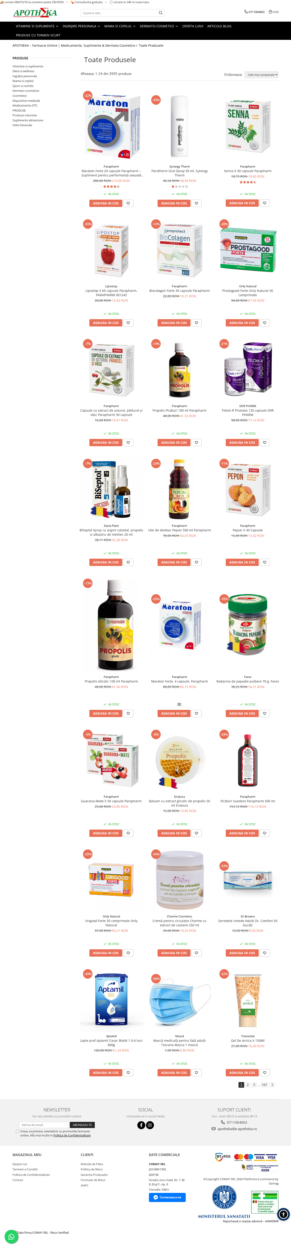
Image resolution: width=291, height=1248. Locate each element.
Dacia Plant (111, 526)
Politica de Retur (92, 1169)
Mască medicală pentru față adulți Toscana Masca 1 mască (179, 1042)
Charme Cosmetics (179, 916)
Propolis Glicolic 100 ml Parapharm (111, 681)
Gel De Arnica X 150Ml (248, 1040)
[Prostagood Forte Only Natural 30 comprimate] (248, 250)
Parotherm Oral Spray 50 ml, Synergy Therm (179, 173)
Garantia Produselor (94, 1175)
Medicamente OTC (25, 105)
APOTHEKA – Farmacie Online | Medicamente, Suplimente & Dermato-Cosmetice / (75, 45)
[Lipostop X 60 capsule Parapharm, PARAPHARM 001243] (111, 250)
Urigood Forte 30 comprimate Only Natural (111, 923)
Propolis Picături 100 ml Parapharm (179, 410)
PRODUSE (19, 110)
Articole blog (219, 26)
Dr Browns (248, 916)
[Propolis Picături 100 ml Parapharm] (179, 370)
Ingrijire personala (25, 76)
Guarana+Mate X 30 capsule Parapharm (111, 801)
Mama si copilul (23, 81)
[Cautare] (161, 13)
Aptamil (111, 1036)
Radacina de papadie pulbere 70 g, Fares (247, 681)
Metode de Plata (92, 1164)
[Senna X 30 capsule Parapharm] (248, 126)
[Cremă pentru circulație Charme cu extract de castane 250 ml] (179, 880)
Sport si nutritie (23, 86)
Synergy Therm (179, 166)
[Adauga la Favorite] (128, 203)
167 (264, 1084)
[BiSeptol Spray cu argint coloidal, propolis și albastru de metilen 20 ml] (111, 489)
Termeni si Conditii (25, 1169)
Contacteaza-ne (170, 1197)
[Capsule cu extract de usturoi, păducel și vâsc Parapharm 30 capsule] (111, 370)
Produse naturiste (25, 115)
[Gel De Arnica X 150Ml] (248, 1000)
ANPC (84, 1185)
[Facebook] (141, 1125)
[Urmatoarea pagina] (272, 1085)
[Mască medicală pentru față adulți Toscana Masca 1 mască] (179, 1000)
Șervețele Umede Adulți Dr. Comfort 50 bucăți (247, 923)
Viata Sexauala (22, 125)
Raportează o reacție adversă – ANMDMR (250, 1221)
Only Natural (247, 286)
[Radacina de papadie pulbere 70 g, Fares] (248, 625)
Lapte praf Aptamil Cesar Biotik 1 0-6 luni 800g (111, 1042)
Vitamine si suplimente (28, 66)
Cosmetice (20, 96)
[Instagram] (150, 1125)
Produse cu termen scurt (38, 35)
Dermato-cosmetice (26, 91)
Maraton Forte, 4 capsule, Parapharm (179, 681)
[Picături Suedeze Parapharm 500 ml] (248, 760)
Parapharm (111, 166)
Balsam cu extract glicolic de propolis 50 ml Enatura (179, 803)
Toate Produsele (151, 45)
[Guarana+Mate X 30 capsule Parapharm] (111, 760)
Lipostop (111, 286)
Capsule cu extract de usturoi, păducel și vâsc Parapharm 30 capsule (111, 412)
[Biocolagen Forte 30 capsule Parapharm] (179, 250)
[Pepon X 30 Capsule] (248, 489)
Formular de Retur (93, 1180)
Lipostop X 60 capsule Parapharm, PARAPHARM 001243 (111, 292)
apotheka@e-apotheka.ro (237, 1128)
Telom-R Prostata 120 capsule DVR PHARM (248, 412)
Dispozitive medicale (26, 101)
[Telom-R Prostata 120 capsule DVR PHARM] (248, 370)
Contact (18, 1180)
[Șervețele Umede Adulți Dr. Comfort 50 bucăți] (248, 880)
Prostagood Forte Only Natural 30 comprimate (247, 292)
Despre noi (20, 1164)
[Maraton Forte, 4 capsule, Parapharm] (179, 625)
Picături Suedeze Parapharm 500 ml (248, 801)
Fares (247, 677)
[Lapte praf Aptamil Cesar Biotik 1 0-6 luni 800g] (111, 1000)
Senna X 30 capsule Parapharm (247, 171)
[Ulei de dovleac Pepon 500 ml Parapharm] (179, 489)
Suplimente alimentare (28, 120)
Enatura (179, 797)
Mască (179, 1036)
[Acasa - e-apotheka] (35, 13)
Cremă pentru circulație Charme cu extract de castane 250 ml (179, 923)
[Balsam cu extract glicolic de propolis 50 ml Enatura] (179, 760)
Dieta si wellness (23, 71)
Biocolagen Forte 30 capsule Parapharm (179, 290)
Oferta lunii (192, 26)
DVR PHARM (247, 406)
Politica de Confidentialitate (72, 1135)
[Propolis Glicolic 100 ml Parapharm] (111, 624)
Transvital (247, 1036)
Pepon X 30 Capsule (248, 530)
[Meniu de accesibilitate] (283, 1214)
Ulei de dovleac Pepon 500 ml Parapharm (179, 530)
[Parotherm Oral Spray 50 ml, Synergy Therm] (179, 126)
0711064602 (236, 1122)
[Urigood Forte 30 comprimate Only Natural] (111, 880)
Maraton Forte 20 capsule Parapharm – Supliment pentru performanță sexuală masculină (111, 173)
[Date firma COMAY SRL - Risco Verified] (41, 1232)
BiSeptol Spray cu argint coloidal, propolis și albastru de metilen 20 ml (111, 532)
